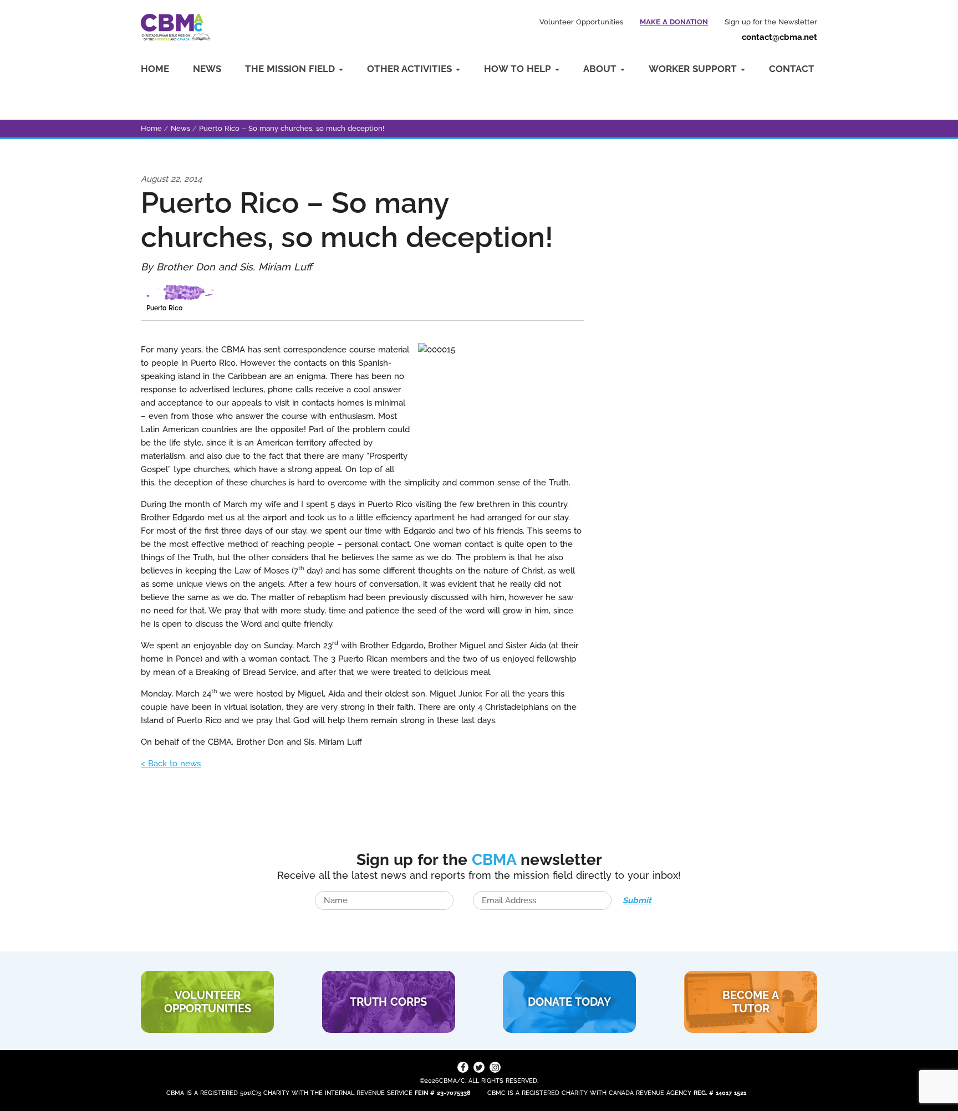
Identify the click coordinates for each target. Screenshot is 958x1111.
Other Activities (411, 68)
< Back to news (171, 764)
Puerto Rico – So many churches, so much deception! (291, 128)
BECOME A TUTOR (750, 1002)
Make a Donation (674, 22)
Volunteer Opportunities (581, 22)
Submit (637, 900)
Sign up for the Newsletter (771, 22)
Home (155, 68)
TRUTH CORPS (388, 1001)
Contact (791, 68)
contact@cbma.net (779, 37)
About (601, 68)
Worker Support (694, 68)
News (207, 68)
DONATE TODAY (569, 1001)
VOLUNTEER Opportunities (207, 1002)
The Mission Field (291, 68)
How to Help (519, 68)
